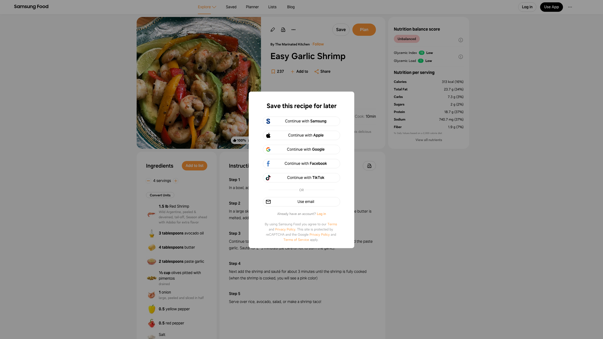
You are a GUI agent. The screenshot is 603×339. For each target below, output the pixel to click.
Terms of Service (296, 240)
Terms (332, 224)
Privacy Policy (285, 229)
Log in (321, 214)
